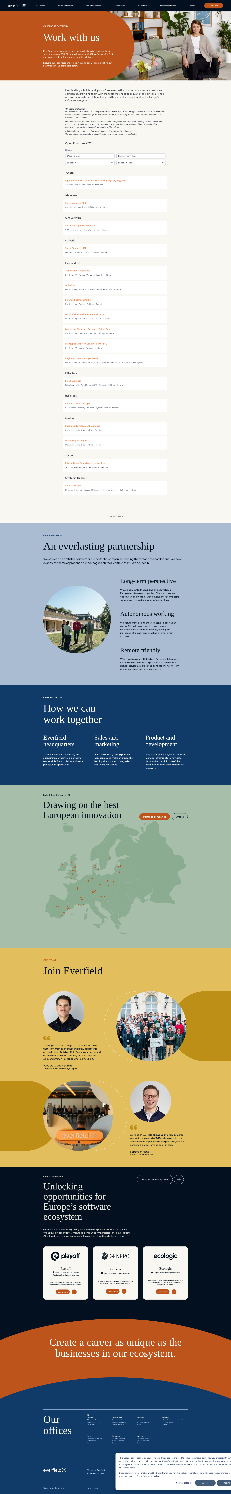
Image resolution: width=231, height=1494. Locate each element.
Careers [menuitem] (192, 6)
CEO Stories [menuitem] (143, 6)
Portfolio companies (154, 816)
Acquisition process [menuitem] (93, 6)
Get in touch (213, 6)
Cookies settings (184, 1483)
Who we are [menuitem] (40, 6)
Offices (180, 816)
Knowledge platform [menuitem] (168, 6)
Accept (205, 1483)
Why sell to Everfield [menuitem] (65, 6)
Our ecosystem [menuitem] (120, 6)
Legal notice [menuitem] (92, 1488)
